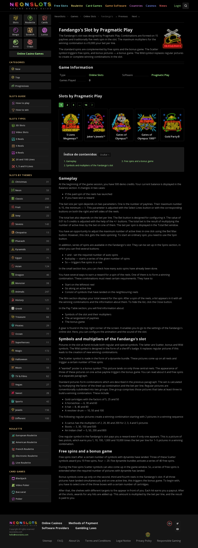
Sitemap (47, 540)
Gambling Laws (85, 528)
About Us (74, 540)
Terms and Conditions (98, 540)
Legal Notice (123, 540)
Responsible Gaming (169, 540)
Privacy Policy (144, 540)
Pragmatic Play (160, 75)
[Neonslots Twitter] (177, 525)
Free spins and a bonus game (138, 161)
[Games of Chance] (31, 6)
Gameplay (71, 161)
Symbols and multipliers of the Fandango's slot (89, 165)
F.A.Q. (60, 540)
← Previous (121, 16)
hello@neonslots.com (18, 534)
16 (86, 104)
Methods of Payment (83, 523)
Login (177, 5)
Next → (136, 16)
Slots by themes (20, 175)
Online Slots (96, 75)
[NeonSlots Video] (177, 531)
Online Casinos (52, 523)
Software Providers (55, 528)
